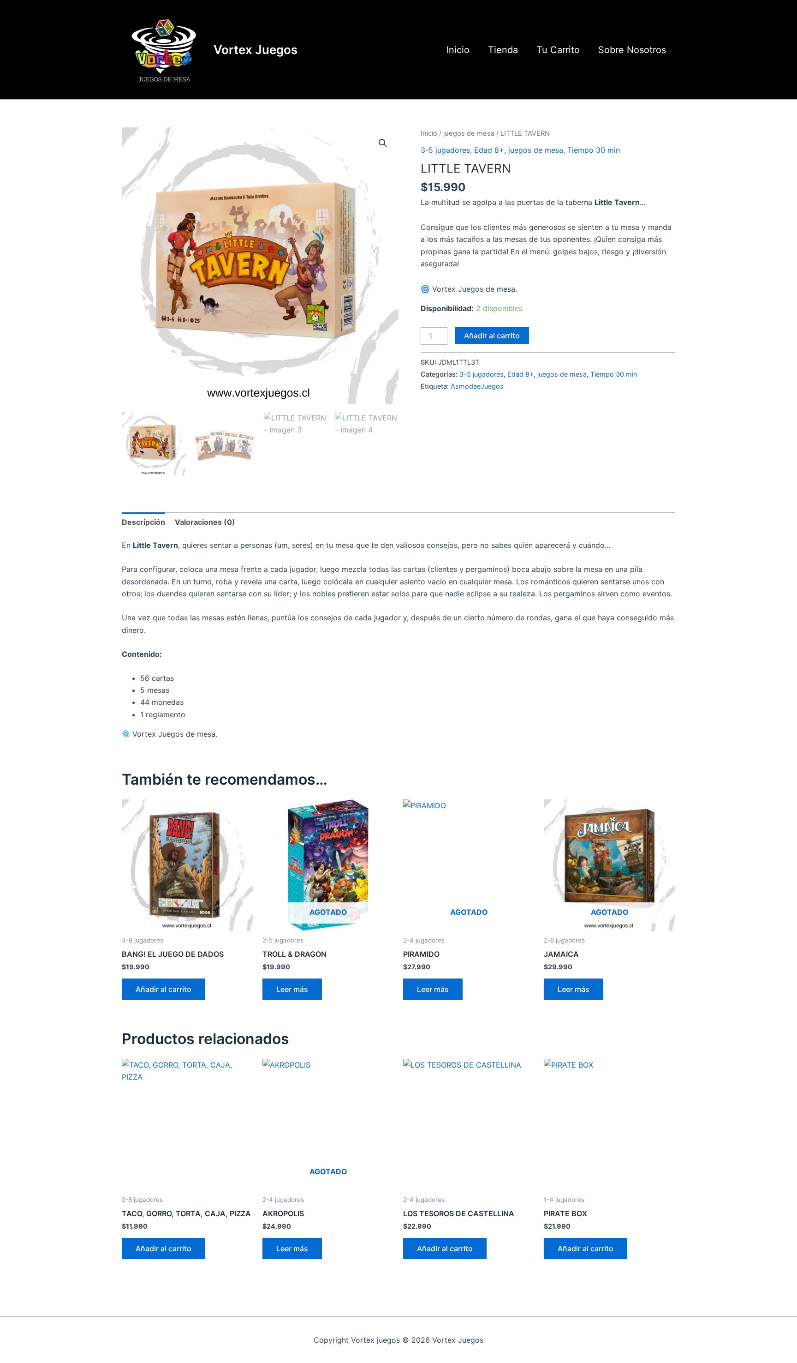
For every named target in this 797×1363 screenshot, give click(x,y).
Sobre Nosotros (632, 49)
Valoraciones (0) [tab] (205, 522)
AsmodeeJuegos (477, 386)
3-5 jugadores (445, 150)
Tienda (503, 49)
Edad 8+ (489, 150)
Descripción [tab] (143, 522)
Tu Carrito (558, 49)
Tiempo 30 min (593, 150)
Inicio (458, 49)
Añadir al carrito (492, 335)
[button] (383, 143)
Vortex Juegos (255, 49)
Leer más (292, 989)
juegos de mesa (468, 133)
